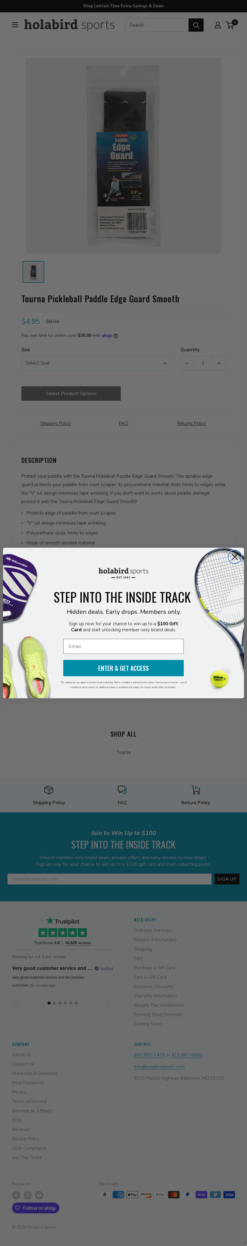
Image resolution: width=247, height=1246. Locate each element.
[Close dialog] (235, 557)
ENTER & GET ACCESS (123, 668)
